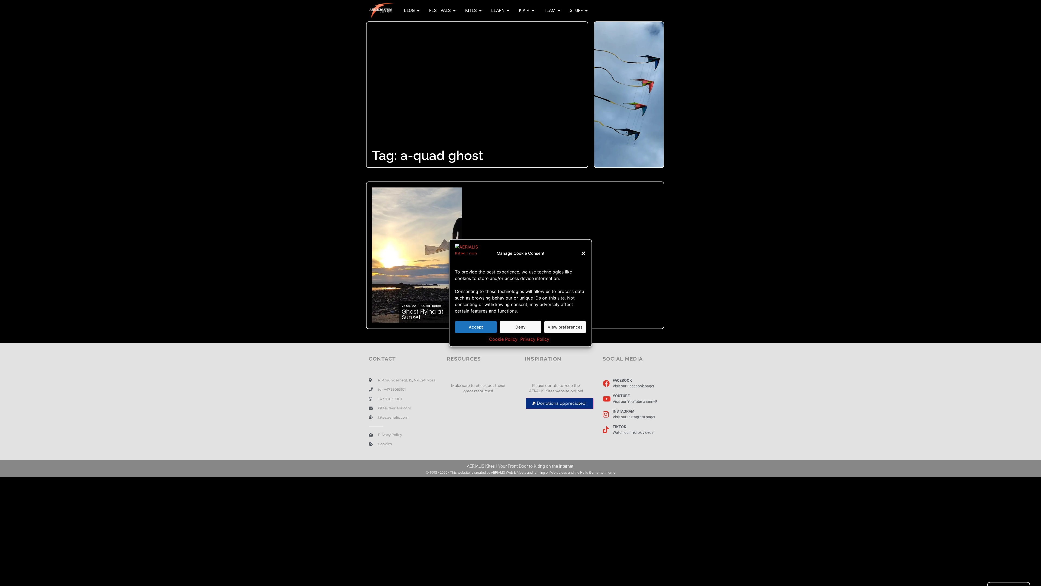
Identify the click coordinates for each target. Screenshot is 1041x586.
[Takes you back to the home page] (381, 11)
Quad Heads (431, 306)
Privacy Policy (534, 339)
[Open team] (559, 10)
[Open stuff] (586, 10)
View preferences (565, 327)
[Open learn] (508, 10)
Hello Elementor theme (597, 472)
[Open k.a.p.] (533, 10)
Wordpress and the (565, 472)
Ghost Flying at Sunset (423, 314)
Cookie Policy (503, 339)
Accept (476, 327)
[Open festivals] (454, 10)
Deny (520, 327)
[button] (583, 253)
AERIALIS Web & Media (508, 472)
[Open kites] (480, 10)
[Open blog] (418, 10)
